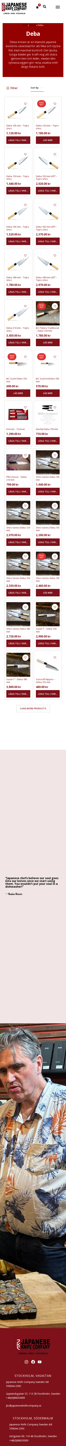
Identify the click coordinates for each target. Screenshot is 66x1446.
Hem (25, 25)
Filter (14, 88)
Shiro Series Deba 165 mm (47, 579)
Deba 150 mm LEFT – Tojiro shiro (46, 178)
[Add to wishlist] (25, 104)
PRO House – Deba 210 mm (16, 478)
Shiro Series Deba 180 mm (18, 630)
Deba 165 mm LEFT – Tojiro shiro (46, 228)
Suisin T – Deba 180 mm (16, 681)
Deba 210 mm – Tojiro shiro (17, 329)
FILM (33, 71)
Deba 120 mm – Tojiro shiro (47, 127)
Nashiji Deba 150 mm (47, 429)
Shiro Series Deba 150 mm (18, 579)
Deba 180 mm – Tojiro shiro (17, 279)
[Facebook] (33, 1362)
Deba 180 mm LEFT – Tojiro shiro (46, 279)
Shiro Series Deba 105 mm (47, 478)
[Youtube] (39, 1362)
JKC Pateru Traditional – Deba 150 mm (47, 329)
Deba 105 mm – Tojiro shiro (17, 127)
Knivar (33, 25)
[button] (18, 140)
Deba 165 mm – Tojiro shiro (17, 228)
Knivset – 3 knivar (15, 429)
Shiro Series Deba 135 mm (47, 529)
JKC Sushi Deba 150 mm (16, 380)
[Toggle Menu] (58, 7)
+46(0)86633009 (18, 1440)
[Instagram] (26, 1362)
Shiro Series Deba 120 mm (18, 529)
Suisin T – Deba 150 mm (46, 630)
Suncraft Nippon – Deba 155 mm (45, 681)
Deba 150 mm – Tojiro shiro (17, 178)
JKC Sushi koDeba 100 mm (47, 380)
